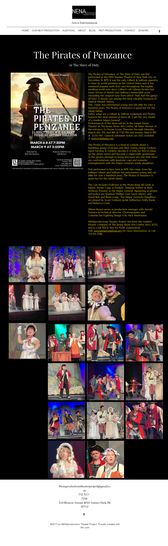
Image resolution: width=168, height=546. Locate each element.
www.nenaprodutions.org (108, 230)
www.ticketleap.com (102, 138)
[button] (27, 264)
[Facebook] (159, 31)
